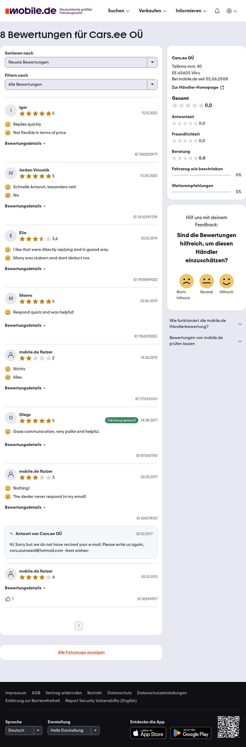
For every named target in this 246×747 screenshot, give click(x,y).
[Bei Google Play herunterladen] (191, 733)
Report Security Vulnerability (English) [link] (101, 700)
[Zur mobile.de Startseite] (54, 11)
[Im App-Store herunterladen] (149, 733)
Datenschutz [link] (119, 693)
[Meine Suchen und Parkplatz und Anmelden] (232, 10)
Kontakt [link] (94, 693)
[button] (81, 144)
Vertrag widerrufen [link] (64, 693)
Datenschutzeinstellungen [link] (162, 693)
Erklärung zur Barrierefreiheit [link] (32, 700)
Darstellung (59, 722)
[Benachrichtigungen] (217, 10)
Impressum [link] (15, 693)
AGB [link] (36, 693)
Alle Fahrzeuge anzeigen (81, 652)
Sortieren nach (19, 53)
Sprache (13, 722)
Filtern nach (16, 75)
